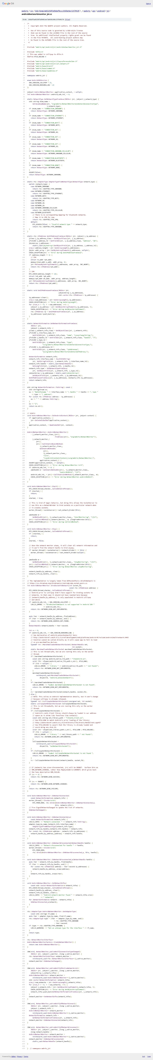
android (101, 11)
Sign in (148, 3)
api (93, 11)
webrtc (25, 11)
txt (143, 1056)
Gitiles (13, 1056)
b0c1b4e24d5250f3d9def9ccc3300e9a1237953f (57, 11)
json (149, 1056)
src (31, 11)
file (67, 19)
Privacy (19, 1056)
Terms (26, 1056)
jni (108, 11)
